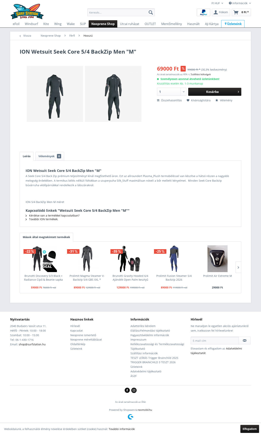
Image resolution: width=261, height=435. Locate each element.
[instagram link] (134, 390)
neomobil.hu (145, 410)
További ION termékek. (43, 219)
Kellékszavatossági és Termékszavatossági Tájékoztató (157, 346)
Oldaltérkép (77, 344)
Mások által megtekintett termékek (46, 237)
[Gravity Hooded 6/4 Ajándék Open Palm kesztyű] (130, 258)
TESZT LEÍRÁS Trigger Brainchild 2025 (154, 358)
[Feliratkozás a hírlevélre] (245, 340)
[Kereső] (151, 12)
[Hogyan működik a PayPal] (203, 12)
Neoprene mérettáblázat (86, 339)
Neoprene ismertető (83, 335)
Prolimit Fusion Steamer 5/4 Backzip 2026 (174, 277)
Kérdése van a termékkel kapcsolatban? (53, 215)
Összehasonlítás (171, 100)
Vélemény (225, 100)
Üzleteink (76, 348)
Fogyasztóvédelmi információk (149, 335)
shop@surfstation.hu (32, 344)
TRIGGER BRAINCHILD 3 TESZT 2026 (153, 362)
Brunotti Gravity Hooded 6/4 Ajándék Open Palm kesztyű (130, 277)
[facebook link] (128, 390)
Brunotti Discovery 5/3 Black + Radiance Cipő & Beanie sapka (43, 277)
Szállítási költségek (201, 74)
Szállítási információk (144, 353)
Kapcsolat (76, 330)
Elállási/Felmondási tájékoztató (150, 330)
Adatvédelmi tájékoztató (145, 371)
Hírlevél (75, 326)
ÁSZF (133, 376)
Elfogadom (250, 429)
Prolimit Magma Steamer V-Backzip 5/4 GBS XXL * (87, 277)
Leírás (27, 156)
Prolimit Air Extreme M (217, 276)
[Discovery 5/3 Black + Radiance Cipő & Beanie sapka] (43, 258)
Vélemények (49, 156)
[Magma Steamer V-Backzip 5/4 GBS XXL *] (87, 258)
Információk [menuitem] (240, 3)
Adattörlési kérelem (143, 326)
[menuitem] (121, 12)
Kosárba (212, 92)
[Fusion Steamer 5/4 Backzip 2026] (174, 258)
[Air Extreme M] (217, 258)
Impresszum (138, 339)
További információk (122, 429)
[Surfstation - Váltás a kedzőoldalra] (28, 13)
